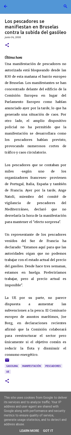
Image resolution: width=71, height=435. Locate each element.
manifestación (31, 366)
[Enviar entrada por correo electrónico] (7, 361)
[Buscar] (65, 6)
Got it (48, 431)
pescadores (53, 366)
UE (7, 371)
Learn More (29, 431)
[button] (7, 45)
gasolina (12, 366)
